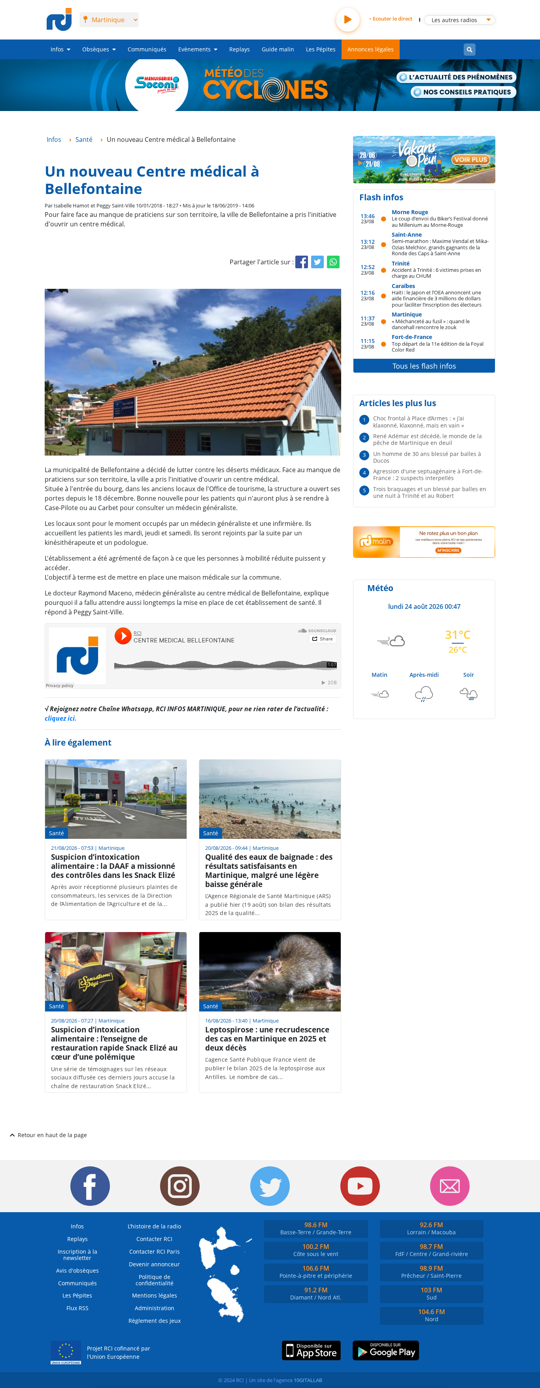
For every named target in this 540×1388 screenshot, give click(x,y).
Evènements (194, 49)
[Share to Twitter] (317, 262)
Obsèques (95, 49)
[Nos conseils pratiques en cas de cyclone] (464, 92)
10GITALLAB (308, 1380)
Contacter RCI (154, 1239)
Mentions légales (154, 1295)
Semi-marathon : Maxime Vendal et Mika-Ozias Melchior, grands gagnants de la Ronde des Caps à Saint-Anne (440, 246)
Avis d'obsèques (77, 1270)
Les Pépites (321, 49)
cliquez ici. (61, 718)
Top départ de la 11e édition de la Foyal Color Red (437, 346)
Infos (57, 49)
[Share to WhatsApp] (333, 262)
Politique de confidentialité (155, 1280)
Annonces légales (370, 49)
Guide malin (278, 49)
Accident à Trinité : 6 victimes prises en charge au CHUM (436, 272)
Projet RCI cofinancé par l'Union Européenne (118, 1353)
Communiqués (147, 49)
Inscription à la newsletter (77, 1255)
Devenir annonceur (154, 1264)
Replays (239, 49)
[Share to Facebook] (301, 262)
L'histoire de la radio (154, 1226)
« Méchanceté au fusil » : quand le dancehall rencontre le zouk (431, 324)
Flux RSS (77, 1308)
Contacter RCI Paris (154, 1251)
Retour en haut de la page (52, 1135)
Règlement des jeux (154, 1320)
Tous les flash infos (424, 366)
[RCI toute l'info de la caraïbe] (59, 20)
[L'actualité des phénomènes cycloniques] (457, 78)
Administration (154, 1308)
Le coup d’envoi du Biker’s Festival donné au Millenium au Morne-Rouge (440, 221)
